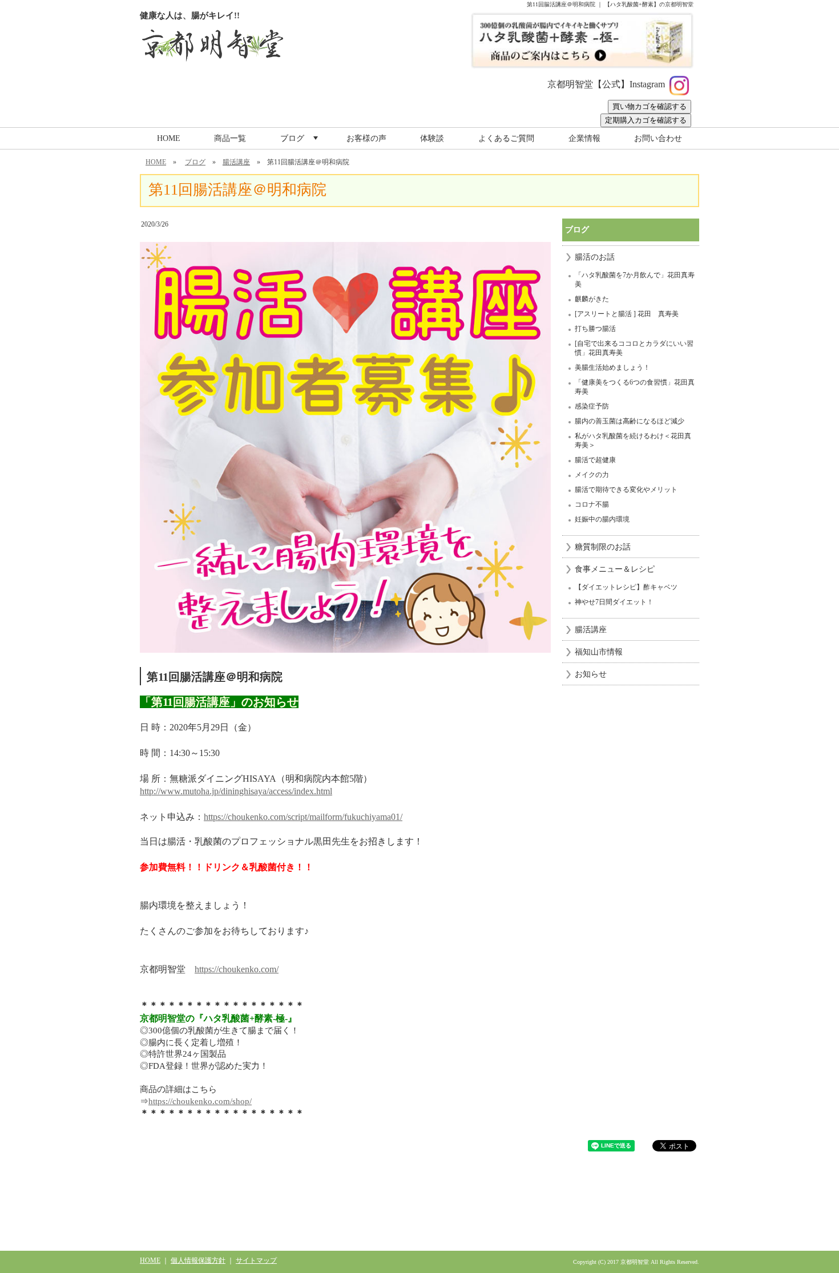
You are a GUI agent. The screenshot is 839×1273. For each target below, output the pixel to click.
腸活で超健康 (595, 460)
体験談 (432, 138)
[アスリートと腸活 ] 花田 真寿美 (627, 314)
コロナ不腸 (592, 504)
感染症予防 (592, 406)
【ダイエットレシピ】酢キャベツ (626, 587)
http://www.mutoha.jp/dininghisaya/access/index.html (236, 791)
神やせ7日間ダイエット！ (614, 602)
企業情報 (584, 138)
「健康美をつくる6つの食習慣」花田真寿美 (635, 386)
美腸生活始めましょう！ (612, 367)
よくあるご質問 (506, 138)
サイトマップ (256, 1260)
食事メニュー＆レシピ (615, 569)
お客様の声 (366, 138)
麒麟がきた (592, 299)
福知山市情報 (599, 652)
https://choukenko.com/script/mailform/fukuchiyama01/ (303, 817)
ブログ (300, 141)
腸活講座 (236, 162)
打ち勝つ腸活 (595, 329)
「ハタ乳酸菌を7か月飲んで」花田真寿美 (635, 279)
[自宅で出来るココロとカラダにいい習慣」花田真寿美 (634, 348)
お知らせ (591, 674)
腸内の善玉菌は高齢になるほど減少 (629, 421)
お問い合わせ (658, 138)
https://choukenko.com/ (237, 969)
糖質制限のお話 (603, 547)
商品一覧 (230, 138)
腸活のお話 (595, 257)
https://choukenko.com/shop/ (200, 1101)
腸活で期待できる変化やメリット (626, 490)
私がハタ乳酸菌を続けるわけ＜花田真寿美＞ (633, 440)
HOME (168, 138)
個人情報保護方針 (198, 1260)
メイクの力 (592, 475)
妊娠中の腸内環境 (602, 519)
